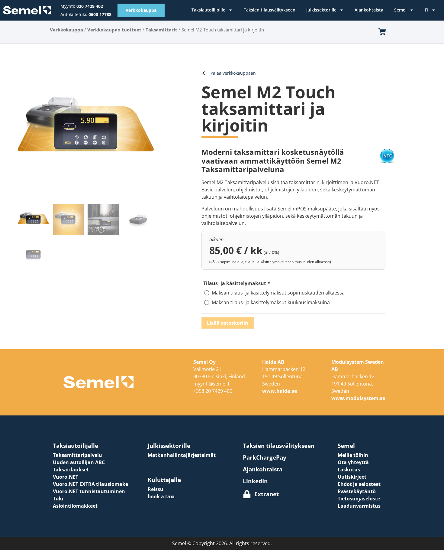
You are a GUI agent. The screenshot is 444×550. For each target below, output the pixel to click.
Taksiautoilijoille (208, 10)
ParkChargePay (264, 457)
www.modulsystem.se (358, 398)
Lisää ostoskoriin (227, 323)
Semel (400, 10)
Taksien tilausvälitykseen (269, 10)
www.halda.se (279, 391)
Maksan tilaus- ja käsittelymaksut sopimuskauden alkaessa (278, 292)
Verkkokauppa (66, 30)
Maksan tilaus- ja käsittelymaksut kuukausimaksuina (271, 302)
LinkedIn (255, 481)
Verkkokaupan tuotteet (114, 30)
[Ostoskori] (382, 32)
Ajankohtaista (369, 10)
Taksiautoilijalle (75, 445)
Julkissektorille (321, 10)
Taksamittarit (161, 30)
